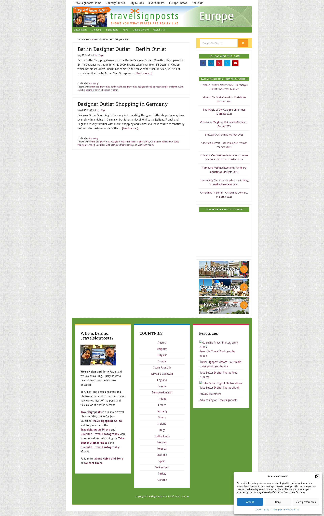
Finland (162, 398)
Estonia (162, 386)
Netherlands (162, 436)
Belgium (162, 348)
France (162, 405)
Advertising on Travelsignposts (218, 400)
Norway (162, 442)
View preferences (306, 502)
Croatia (162, 361)
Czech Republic (162, 367)
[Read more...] (144, 73)
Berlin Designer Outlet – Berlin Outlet (121, 49)
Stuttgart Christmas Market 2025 (224, 134)
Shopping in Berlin (109, 90)
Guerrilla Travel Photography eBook (217, 353)
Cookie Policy (262, 510)
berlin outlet (116, 87)
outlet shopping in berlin (88, 90)
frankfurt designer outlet (138, 142)
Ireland (162, 423)
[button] (317, 476)
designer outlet (130, 87)
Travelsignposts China (107, 420)
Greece (162, 417)
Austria (162, 342)
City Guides (137, 3)
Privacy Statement (210, 393)
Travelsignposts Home (87, 3)
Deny (278, 502)
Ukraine (162, 479)
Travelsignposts (162, 16)
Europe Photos (178, 3)
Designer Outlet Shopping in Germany (122, 104)
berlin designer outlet (100, 87)
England (162, 380)
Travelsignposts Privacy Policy (284, 510)
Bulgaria (162, 355)
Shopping (93, 83)
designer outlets (118, 142)
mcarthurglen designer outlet (169, 87)
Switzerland (162, 467)
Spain (162, 461)
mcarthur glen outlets (95, 145)
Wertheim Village (146, 145)
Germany (162, 411)
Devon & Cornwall (162, 373)
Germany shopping (159, 142)
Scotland (162, 454)
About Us (197, 3)
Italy (162, 430)
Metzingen (110, 145)
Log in (185, 496)
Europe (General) (162, 392)
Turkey (162, 473)
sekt (135, 145)
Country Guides (115, 3)
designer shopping (146, 87)
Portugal (162, 448)
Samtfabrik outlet (124, 145)
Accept (250, 502)
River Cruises (156, 3)
